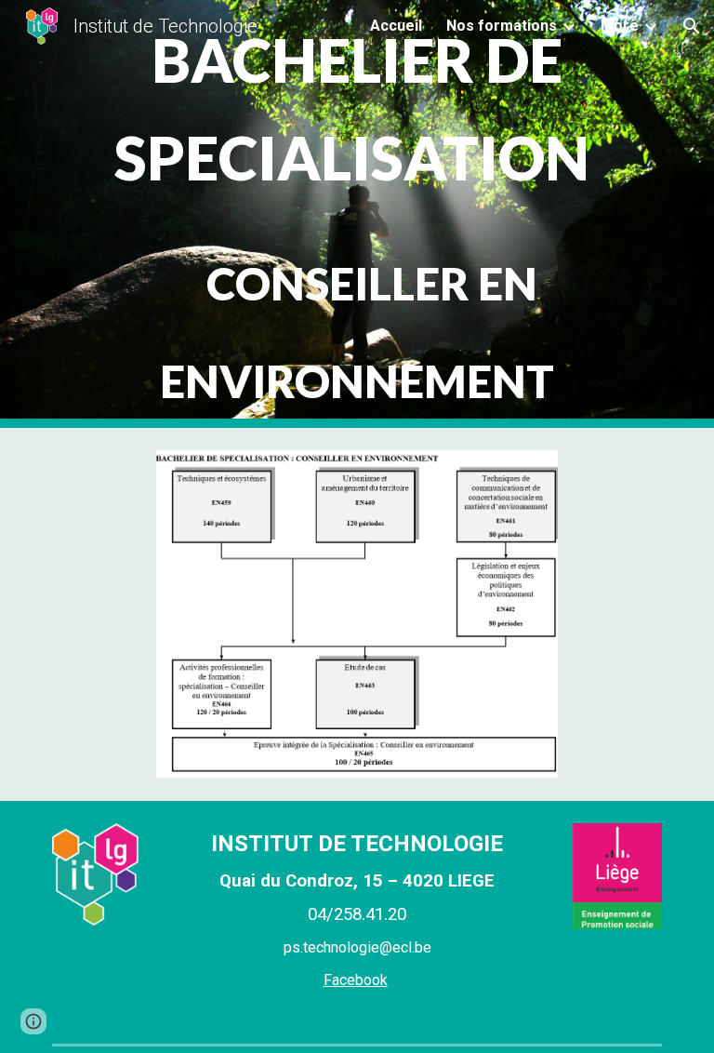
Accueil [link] (396, 25)
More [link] (620, 25)
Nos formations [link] (501, 25)
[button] (691, 26)
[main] (356, 214)
